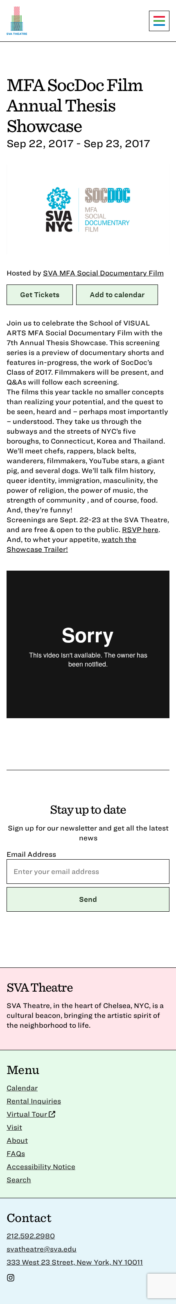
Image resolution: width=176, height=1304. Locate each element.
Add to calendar (117, 294)
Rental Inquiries (34, 1101)
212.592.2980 (31, 1235)
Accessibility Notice (41, 1166)
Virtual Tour (28, 1114)
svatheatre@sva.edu (42, 1249)
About (17, 1140)
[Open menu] (159, 21)
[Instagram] (11, 1279)
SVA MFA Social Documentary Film (103, 273)
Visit (14, 1127)
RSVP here (140, 529)
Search (19, 1179)
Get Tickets (39, 294)
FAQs (16, 1153)
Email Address (31, 854)
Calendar (22, 1087)
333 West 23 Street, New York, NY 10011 (75, 1262)
